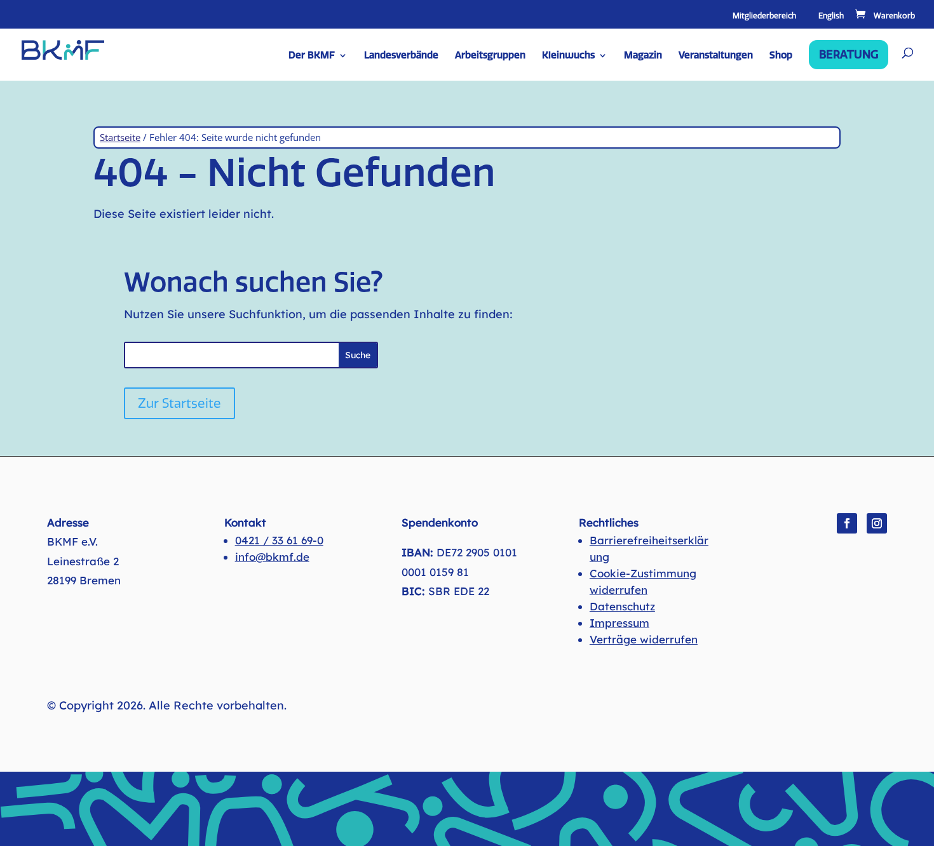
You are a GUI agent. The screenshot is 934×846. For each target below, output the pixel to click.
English (831, 16)
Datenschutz (622, 606)
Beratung (848, 55)
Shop (780, 56)
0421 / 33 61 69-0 (279, 540)
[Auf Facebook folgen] (847, 523)
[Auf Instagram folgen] (877, 523)
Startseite (120, 137)
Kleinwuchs (568, 56)
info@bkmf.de (272, 556)
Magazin (643, 56)
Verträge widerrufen (644, 639)
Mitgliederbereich (764, 16)
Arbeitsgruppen (490, 56)
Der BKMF (311, 56)
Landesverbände (401, 56)
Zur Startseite (179, 403)
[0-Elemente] (884, 15)
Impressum (619, 622)
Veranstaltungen (716, 56)
